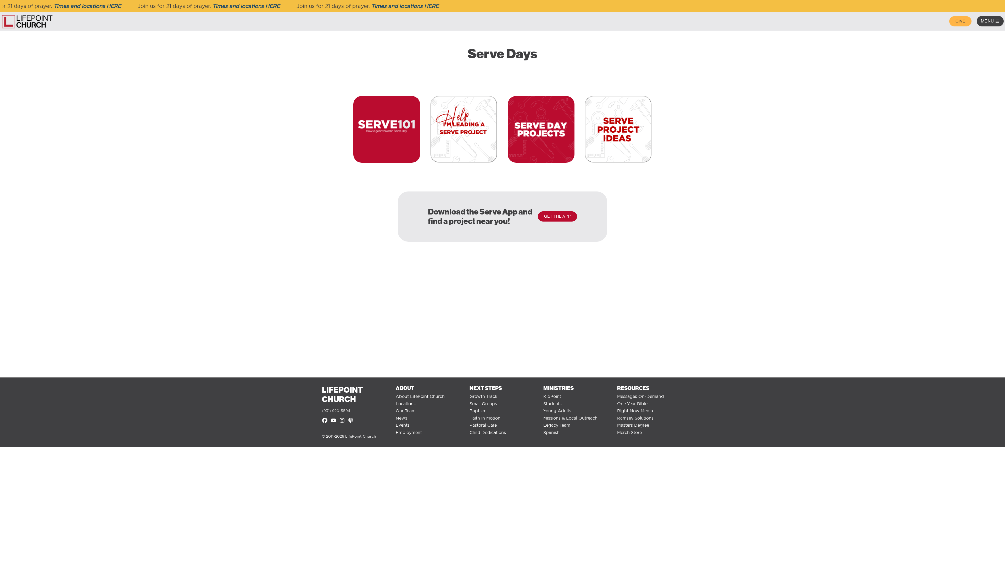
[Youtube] (333, 420)
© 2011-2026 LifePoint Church (349, 436)
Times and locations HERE (76, 6)
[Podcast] (351, 420)
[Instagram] (342, 420)
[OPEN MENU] (997, 21)
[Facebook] (325, 420)
